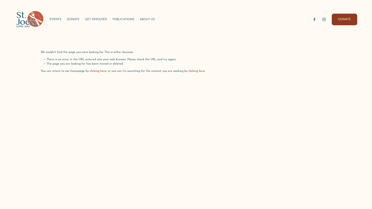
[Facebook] (314, 19)
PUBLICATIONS (123, 19)
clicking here (98, 71)
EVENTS (55, 19)
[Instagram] (324, 19)
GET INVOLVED (96, 19)
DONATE (73, 19)
